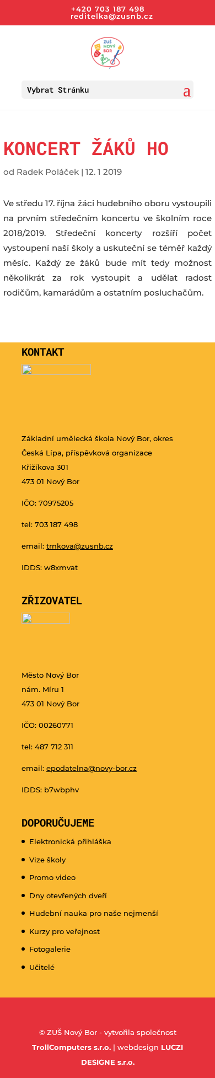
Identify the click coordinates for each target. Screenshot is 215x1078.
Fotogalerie (50, 949)
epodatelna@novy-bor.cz (91, 768)
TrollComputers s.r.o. (71, 1047)
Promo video (52, 877)
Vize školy (47, 859)
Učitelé (42, 967)
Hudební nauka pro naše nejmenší (93, 913)
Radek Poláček (48, 172)
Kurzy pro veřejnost (64, 931)
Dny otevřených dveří (68, 895)
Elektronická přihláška (70, 841)
